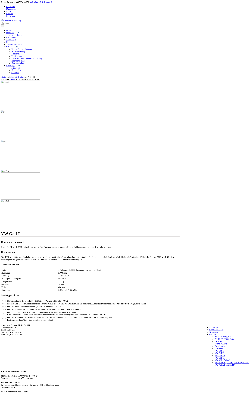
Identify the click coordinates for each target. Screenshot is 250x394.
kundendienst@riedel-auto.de (41, 2)
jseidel (12, 79)
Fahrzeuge (213, 327)
